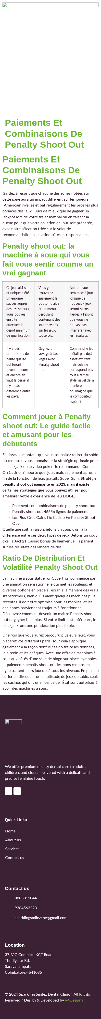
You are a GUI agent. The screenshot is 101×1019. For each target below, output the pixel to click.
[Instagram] (17, 791)
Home (10, 831)
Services (12, 849)
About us (13, 840)
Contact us (14, 858)
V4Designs (74, 1000)
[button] (50, 108)
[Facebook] (8, 791)
